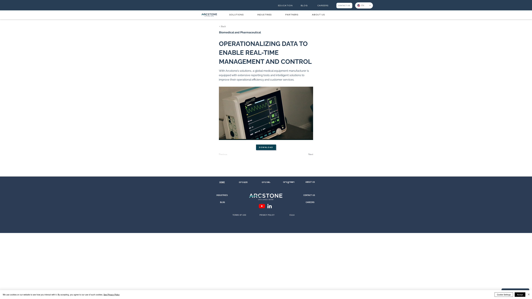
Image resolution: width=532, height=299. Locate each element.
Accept (520, 294)
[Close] (528, 294)
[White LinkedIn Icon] (269, 206)
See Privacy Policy (111, 294)
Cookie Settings (504, 294)
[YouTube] (262, 206)
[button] (236, 15)
